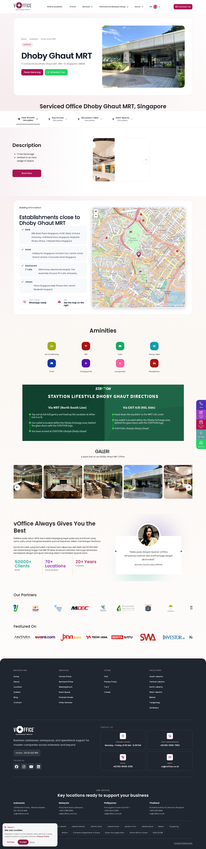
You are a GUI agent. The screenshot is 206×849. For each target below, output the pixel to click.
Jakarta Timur (130, 826)
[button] (139, 254)
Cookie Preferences (183, 843)
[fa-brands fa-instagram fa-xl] (24, 766)
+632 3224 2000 (111, 810)
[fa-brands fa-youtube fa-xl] (31, 766)
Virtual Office (65, 676)
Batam (65, 832)
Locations (33, 39)
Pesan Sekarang (32, 72)
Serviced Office (66, 681)
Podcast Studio (66, 697)
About (16, 681)
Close (32, 842)
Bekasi (152, 697)
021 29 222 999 (31, 752)
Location (18, 687)
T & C (106, 687)
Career (107, 692)
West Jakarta (155, 692)
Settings (10, 842)
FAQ (106, 676)
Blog (16, 697)
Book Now (27, 173)
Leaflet (157, 306)
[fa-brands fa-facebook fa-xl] (16, 766)
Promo (73, 6)
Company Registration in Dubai (86, 832)
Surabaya (153, 707)
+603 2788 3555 (66, 810)
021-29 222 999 (20, 810)
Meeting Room (65, 687)
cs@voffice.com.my (68, 813)
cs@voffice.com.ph (113, 813)
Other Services (65, 702)
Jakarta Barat (147, 826)
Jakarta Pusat (113, 826)
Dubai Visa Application (114, 832)
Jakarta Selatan (78, 826)
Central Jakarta (156, 681)
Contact (18, 702)
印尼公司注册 (158, 832)
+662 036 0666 (156, 810)
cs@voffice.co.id (21, 813)
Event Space (64, 692)
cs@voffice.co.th (156, 813)
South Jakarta (156, 676)
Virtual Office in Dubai (138, 832)
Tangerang (154, 702)
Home (23, 39)
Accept (23, 842)
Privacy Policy (110, 681)
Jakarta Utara (96, 826)
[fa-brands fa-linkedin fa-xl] (38, 766)
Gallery (17, 692)
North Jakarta (156, 687)
